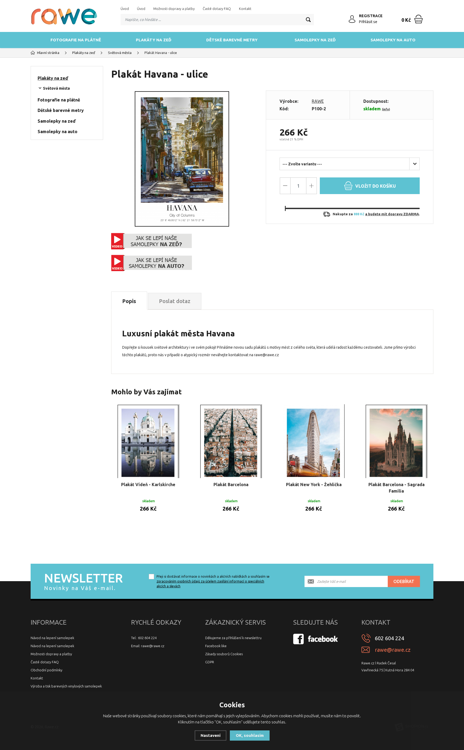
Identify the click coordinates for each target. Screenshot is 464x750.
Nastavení (210, 735)
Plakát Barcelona (230, 484)
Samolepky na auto (393, 40)
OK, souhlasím (250, 735)
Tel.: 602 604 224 (144, 638)
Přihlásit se (368, 22)
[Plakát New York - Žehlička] (314, 441)
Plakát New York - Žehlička (314, 484)
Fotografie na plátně (75, 40)
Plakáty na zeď (153, 40)
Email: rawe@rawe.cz (147, 646)
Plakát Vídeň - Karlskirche (148, 484)
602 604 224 (389, 638)
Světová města (56, 88)
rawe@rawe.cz (393, 650)
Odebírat (403, 581)
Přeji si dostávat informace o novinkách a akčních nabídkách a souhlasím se (213, 581)
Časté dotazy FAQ (217, 8)
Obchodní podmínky (46, 670)
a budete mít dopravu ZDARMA (392, 214)
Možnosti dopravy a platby (174, 8)
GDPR (209, 662)
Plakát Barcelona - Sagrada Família (396, 487)
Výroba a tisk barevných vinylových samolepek (66, 686)
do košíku (375, 186)
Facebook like (216, 646)
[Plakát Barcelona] (231, 441)
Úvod (125, 8)
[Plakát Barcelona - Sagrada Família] (396, 441)
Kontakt (245, 8)
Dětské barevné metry (232, 40)
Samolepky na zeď (315, 40)
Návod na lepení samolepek (52, 638)
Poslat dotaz (174, 301)
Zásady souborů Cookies (224, 654)
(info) (386, 109)
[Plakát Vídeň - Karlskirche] (148, 441)
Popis (129, 301)
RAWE (318, 101)
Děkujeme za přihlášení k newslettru (233, 638)
